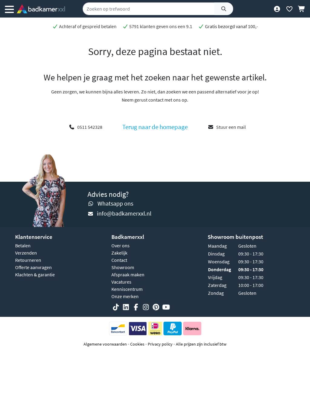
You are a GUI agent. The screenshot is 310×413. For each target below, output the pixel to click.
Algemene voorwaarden (105, 344)
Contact (119, 260)
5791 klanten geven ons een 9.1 (160, 26)
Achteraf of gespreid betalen (87, 26)
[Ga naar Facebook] (135, 307)
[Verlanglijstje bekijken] (289, 8)
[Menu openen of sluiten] (9, 8)
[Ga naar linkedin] (125, 307)
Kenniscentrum (127, 289)
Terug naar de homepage (155, 127)
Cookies (137, 344)
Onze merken (125, 296)
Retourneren (28, 260)
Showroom (122, 267)
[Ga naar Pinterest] (155, 307)
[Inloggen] (277, 8)
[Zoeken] (223, 8)
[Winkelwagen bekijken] (301, 8)
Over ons (120, 245)
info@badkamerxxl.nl (124, 213)
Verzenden (26, 253)
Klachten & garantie (35, 275)
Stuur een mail (231, 127)
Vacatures (121, 282)
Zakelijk (119, 253)
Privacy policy (160, 344)
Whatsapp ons (115, 203)
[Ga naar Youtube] (165, 307)
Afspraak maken (127, 275)
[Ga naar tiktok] (115, 307)
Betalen (23, 245)
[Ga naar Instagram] (145, 307)
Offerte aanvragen (33, 267)
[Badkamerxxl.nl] (41, 8)
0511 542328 (89, 127)
